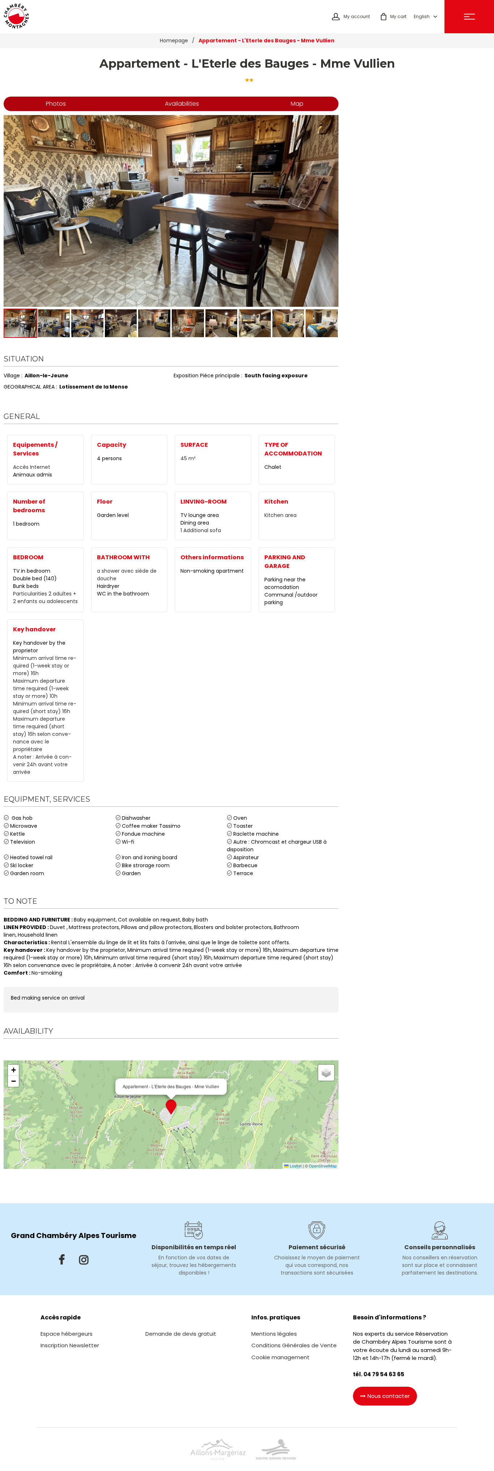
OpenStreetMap (323, 1166)
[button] (393, 16)
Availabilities (182, 103)
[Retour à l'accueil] (16, 16)
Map (297, 103)
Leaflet (295, 1166)
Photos (56, 103)
